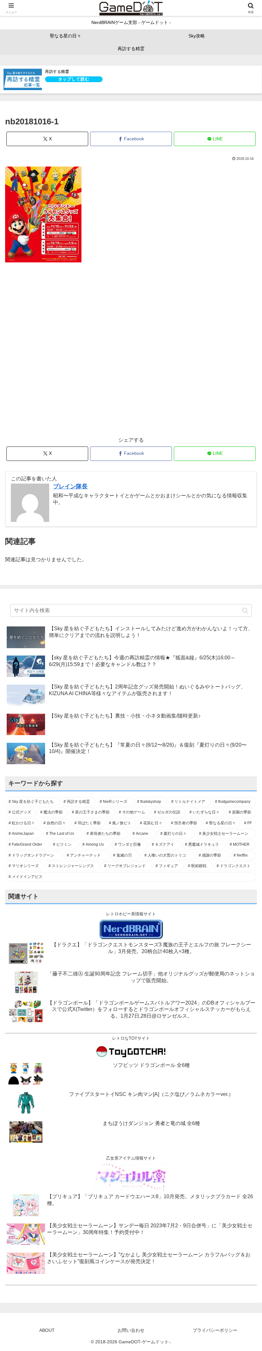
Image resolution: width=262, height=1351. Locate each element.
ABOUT (47, 1330)
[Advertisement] (131, 353)
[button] (245, 610)
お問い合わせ (131, 1330)
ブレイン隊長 (70, 486)
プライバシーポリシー (215, 1330)
